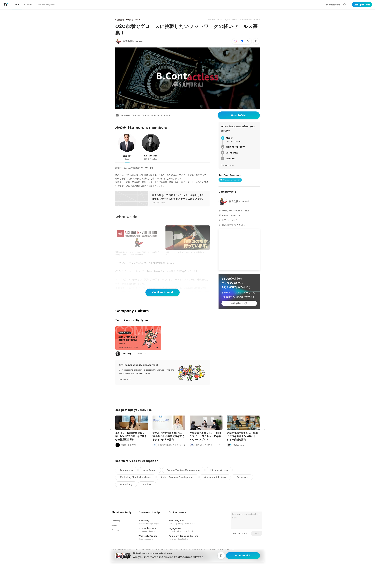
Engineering (126, 470)
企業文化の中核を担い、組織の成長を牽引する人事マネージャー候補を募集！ (242, 436)
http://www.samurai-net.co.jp (235, 210)
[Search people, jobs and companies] (345, 5)
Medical (147, 484)
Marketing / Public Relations (135, 477)
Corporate (242, 477)
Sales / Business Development (177, 477)
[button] (122, 512)
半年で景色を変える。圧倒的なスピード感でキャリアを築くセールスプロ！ (205, 436)
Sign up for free (362, 4)
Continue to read (162, 292)
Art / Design (149, 470)
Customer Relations (215, 477)
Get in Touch (240, 533)
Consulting (126, 484)
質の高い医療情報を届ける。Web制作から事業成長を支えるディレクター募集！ (168, 436)
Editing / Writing (219, 470)
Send (256, 533)
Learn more (227, 165)
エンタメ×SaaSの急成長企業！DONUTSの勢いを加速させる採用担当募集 (131, 436)
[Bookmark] (256, 41)
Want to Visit (239, 115)
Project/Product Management (183, 470)
